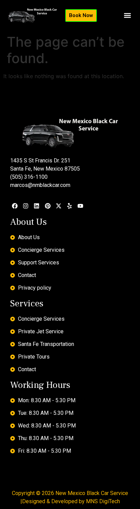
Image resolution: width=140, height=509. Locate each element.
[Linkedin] (36, 205)
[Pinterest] (47, 205)
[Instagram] (25, 205)
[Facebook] (14, 205)
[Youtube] (80, 205)
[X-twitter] (58, 205)
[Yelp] (69, 205)
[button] (127, 15)
